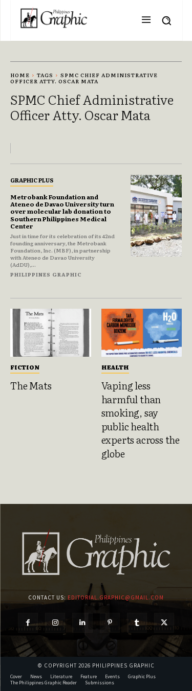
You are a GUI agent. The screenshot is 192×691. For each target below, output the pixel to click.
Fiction (24, 367)
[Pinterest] (110, 623)
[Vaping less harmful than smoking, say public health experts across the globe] (141, 333)
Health (115, 367)
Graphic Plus (31, 180)
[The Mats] (50, 333)
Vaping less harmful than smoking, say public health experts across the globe (140, 419)
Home (20, 75)
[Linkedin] (82, 623)
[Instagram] (55, 623)
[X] (164, 623)
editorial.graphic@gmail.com (116, 597)
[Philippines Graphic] (53, 18)
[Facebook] (28, 623)
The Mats (30, 385)
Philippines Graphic (46, 274)
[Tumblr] (137, 623)
